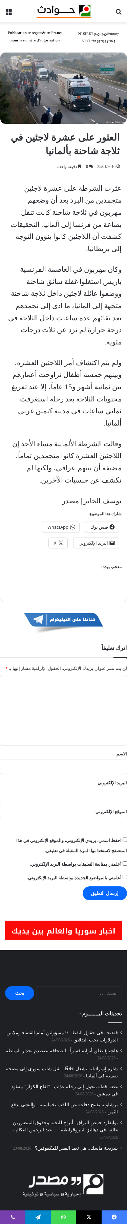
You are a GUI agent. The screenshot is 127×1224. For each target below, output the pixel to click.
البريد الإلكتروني (112, 782)
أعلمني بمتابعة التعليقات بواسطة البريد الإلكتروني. (76, 864)
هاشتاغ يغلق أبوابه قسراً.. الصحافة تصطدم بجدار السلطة (62, 1050)
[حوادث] (64, 11)
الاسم (122, 753)
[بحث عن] (118, 13)
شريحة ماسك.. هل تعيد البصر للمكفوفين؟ (76, 1148)
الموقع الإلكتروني (111, 811)
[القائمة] (8, 13)
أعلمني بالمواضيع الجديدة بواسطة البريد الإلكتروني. (74, 877)
